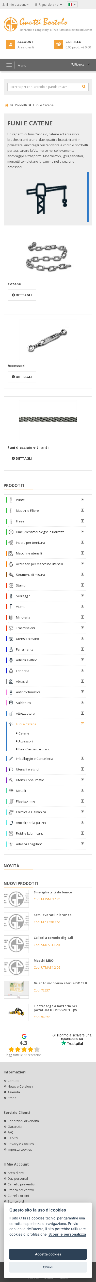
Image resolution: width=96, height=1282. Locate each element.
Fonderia (22, 670)
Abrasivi (22, 681)
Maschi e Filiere (27, 510)
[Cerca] (84, 86)
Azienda (14, 1092)
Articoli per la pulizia (31, 822)
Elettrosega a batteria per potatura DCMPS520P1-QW (55, 1008)
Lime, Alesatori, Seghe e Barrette (40, 532)
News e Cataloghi (20, 1086)
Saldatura (23, 702)
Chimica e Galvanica (31, 812)
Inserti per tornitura (30, 542)
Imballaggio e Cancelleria (34, 758)
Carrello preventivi (21, 1184)
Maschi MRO (44, 960)
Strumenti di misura (30, 574)
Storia (12, 1098)
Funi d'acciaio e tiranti (28, 447)
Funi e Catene (26, 724)
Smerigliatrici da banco (53, 892)
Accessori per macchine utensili (39, 564)
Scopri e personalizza (67, 1234)
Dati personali (18, 1178)
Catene (14, 283)
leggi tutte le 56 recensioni (24, 1055)
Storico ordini (17, 1201)
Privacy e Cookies (21, 1143)
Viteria (21, 606)
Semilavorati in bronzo (53, 915)
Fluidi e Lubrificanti (30, 833)
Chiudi (48, 1267)
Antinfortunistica (28, 692)
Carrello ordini (18, 1195)
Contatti (13, 1080)
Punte (20, 500)
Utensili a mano (27, 638)
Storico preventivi (21, 1190)
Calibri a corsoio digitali (53, 937)
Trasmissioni (25, 628)
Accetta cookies (48, 1254)
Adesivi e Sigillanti (29, 844)
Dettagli (23, 295)
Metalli (21, 790)
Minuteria (23, 617)
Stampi (21, 585)
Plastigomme (25, 801)
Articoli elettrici (26, 660)
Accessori (16, 365)
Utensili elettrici (27, 769)
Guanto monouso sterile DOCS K (60, 983)
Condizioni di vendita (23, 1121)
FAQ (11, 1132)
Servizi (13, 1138)
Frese (20, 521)
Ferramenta (24, 649)
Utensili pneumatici (30, 780)
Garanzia (15, 1126)
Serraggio (23, 596)
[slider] (24, 1049)
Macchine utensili (29, 553)
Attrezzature (25, 713)
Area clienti (16, 1173)
